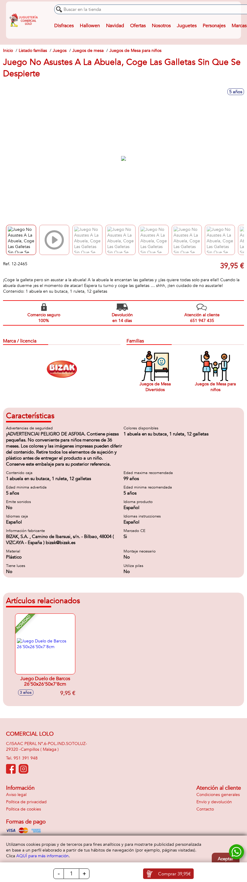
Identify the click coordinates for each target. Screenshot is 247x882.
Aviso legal (16, 795)
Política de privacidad (26, 802)
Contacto (205, 809)
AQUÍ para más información (42, 856)
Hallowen (90, 25)
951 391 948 (26, 758)
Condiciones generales (218, 795)
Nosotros (161, 25)
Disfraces (64, 25)
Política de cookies (23, 809)
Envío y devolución (214, 802)
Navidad (115, 25)
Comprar (174, 874)
